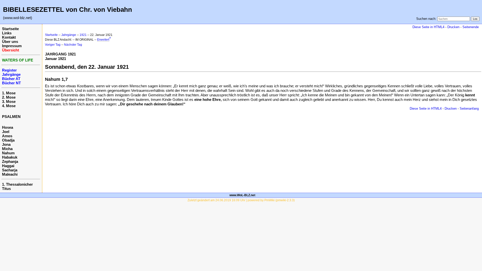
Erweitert (103, 39)
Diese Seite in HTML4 (428, 27)
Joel (5, 131)
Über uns (10, 41)
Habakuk (9, 157)
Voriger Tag (53, 44)
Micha (7, 149)
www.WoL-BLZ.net (242, 195)
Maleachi (10, 174)
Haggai (8, 166)
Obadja (8, 140)
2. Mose (9, 97)
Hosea (7, 127)
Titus (6, 188)
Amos (7, 136)
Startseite (10, 29)
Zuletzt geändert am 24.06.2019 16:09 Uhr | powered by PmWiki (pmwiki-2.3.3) (241, 200)
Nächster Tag (73, 44)
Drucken (453, 27)
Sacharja (9, 170)
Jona (6, 144)
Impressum (12, 46)
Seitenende (470, 27)
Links (7, 33)
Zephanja (10, 161)
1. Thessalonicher (17, 184)
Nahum (8, 153)
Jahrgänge (68, 35)
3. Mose (9, 101)
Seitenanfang (469, 108)
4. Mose (9, 106)
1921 (83, 35)
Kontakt (9, 37)
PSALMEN (11, 116)
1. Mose (9, 93)
